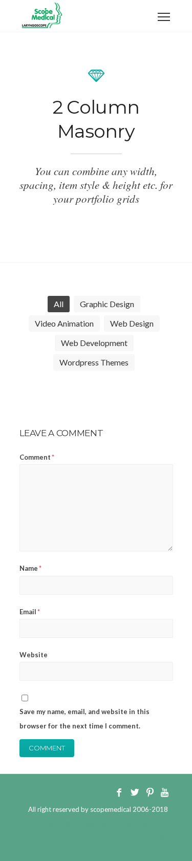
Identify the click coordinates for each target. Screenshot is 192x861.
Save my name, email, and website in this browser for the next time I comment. (84, 718)
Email (29, 612)
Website (33, 655)
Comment (36, 457)
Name (30, 568)
